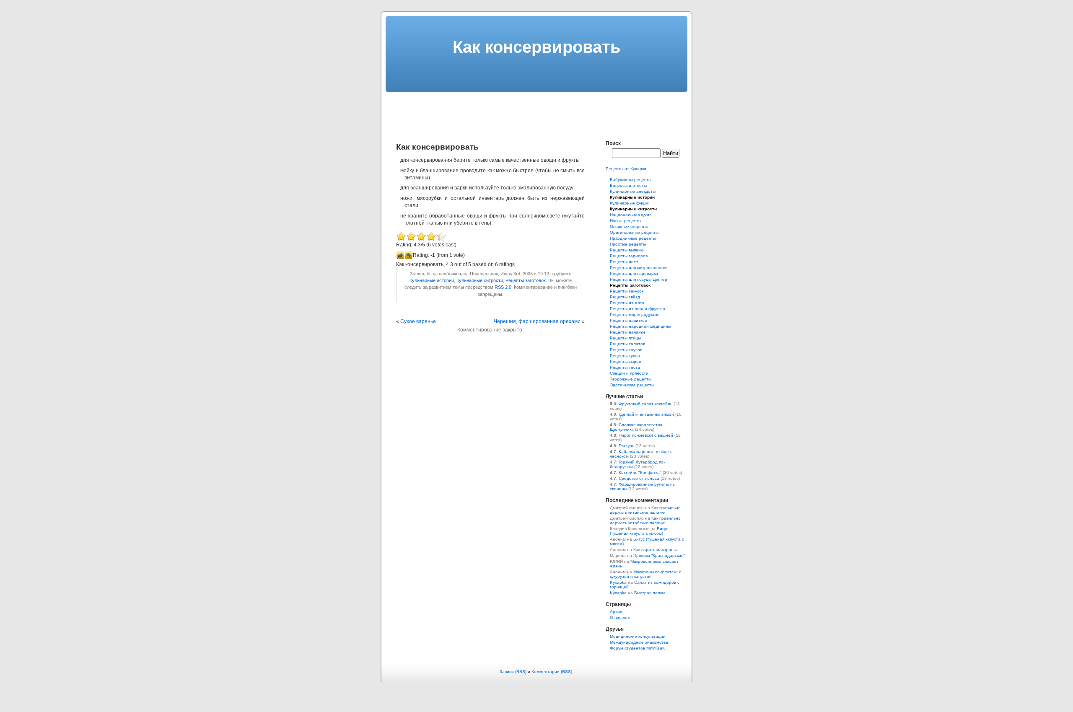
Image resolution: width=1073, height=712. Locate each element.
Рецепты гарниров (629, 256)
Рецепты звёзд (625, 297)
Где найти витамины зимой (646, 414)
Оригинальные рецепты (634, 232)
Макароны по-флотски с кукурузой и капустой (645, 574)
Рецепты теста (625, 367)
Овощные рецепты (629, 226)
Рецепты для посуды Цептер (638, 279)
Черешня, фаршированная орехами (537, 321)
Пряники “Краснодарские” (659, 555)
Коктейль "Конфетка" (640, 472)
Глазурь (626, 445)
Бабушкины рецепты (630, 179)
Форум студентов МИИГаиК (637, 648)
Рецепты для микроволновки (639, 267)
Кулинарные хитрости (479, 280)
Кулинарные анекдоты (633, 191)
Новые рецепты (625, 220)
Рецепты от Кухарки (626, 168)
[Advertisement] (536, 111)
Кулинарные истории (432, 280)
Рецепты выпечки (627, 250)
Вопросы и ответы (628, 185)
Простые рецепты (628, 244)
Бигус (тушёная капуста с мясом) (639, 531)
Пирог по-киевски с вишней (646, 435)
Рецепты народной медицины (640, 326)
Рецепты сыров (625, 361)
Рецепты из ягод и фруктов (637, 308)
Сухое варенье (418, 321)
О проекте (620, 617)
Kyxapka (618, 582)
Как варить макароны (654, 549)
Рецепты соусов (626, 349)
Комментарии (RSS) (551, 671)
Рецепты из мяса (627, 302)
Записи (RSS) (513, 671)
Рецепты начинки (627, 332)
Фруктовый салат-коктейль (645, 403)
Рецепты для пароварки (634, 273)
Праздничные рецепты (633, 238)
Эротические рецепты (632, 385)
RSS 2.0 (503, 287)
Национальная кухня (630, 214)
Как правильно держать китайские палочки (645, 510)
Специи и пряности (629, 373)
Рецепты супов (625, 355)
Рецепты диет (624, 261)
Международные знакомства (639, 642)
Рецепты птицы (625, 338)
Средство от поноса (639, 478)
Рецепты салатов (627, 344)
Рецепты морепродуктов (634, 314)
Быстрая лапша (650, 592)
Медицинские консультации (638, 636)
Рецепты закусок (626, 291)
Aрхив (616, 611)
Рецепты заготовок (525, 280)
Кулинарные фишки (630, 203)
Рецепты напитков (628, 320)
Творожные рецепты (630, 379)
